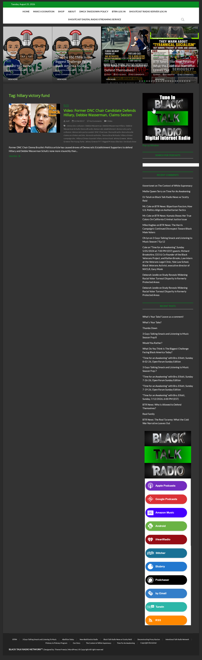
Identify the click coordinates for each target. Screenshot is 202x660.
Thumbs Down (150, 328)
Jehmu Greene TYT (93, 141)
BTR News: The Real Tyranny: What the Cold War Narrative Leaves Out (174, 65)
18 (180, 81)
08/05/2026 (85, 70)
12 (166, 81)
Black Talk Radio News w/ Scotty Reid (122, 58)
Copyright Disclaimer (148, 643)
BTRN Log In (119, 11)
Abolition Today (68, 639)
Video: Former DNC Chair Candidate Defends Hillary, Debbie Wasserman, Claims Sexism (100, 112)
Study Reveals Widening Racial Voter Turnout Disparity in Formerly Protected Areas (165, 278)
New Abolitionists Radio (89, 639)
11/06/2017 (79, 121)
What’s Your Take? (152, 322)
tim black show (130, 141)
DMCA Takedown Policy (93, 11)
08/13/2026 (37, 70)
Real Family (149, 413)
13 (168, 81)
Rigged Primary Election (112, 141)
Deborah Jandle (151, 274)
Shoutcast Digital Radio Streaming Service (94, 19)
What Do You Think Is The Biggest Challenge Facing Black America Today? (74, 61)
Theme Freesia (61, 649)
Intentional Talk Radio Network (177, 639)
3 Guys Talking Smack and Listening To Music (39, 639)
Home (26, 11)
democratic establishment (105, 129)
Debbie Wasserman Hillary (114, 126)
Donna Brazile (114, 132)
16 (175, 81)
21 (187, 81)
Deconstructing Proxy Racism (148, 639)
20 (185, 81)
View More (13, 79)
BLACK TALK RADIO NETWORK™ (26, 649)
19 (182, 81)
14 (170, 81)
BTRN (112, 61)
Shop (61, 11)
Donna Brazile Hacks (111, 135)
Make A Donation (43, 11)
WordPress (72, 649)
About (72, 11)
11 (163, 81)
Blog (8, 61)
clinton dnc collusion (76, 126)
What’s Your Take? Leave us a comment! (163, 316)
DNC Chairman (101, 132)
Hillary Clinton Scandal (86, 138)
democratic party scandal (83, 132)
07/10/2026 (169, 74)
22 (189, 81)
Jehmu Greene (120, 138)
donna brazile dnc (93, 135)
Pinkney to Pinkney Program (56, 643)
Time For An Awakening (178, 191)
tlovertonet (148, 185)
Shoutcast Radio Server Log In (148, 11)
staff (109, 74)
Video (109, 121)
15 (173, 81)
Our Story (76, 643)
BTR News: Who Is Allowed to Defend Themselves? (125, 68)
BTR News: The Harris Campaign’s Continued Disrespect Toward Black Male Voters (167, 229)
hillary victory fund (105, 138)
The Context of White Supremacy (175, 185)
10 (161, 81)
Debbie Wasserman (93, 126)
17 (177, 81)
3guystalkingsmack (17, 70)
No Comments (15, 74)
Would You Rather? (20, 66)
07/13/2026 (120, 74)
